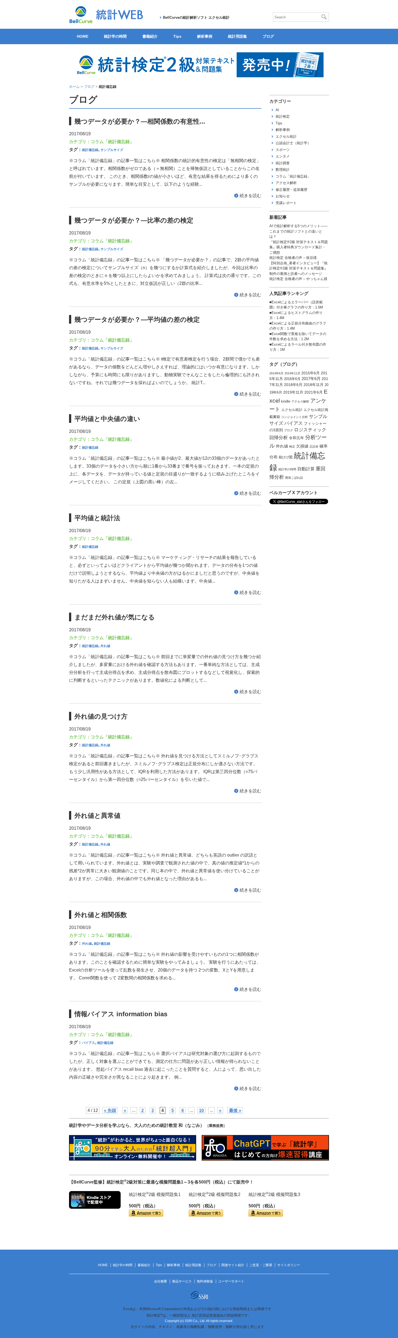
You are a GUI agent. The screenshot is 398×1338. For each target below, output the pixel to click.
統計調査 (283, 163)
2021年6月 (313, 392)
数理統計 (283, 170)
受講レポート (286, 203)
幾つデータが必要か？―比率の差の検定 (133, 220)
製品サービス (182, 1281)
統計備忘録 (90, 150)
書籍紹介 (150, 36)
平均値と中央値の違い (107, 418)
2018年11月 (314, 384)
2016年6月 (292, 379)
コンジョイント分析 (294, 417)
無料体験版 (205, 1281)
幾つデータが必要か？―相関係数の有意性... (139, 121)
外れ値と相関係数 (100, 914)
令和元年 (296, 438)
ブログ (268, 36)
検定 (292, 446)
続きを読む (250, 195)
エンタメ (283, 156)
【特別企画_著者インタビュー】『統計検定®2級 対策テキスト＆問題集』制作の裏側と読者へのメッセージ (298, 268)
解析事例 (204, 36)
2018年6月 (293, 384)
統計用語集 (237, 36)
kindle (285, 401)
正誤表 (313, 446)
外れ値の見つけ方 (101, 716)
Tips (177, 36)
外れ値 (105, 646)
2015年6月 (310, 373)
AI (277, 110)
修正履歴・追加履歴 (291, 190)
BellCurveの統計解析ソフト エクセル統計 (196, 17)
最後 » (235, 1110)
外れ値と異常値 (97, 815)
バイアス (88, 1043)
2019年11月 (293, 392)
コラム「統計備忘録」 (112, 141)
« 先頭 (110, 1110)
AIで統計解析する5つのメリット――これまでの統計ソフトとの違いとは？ (298, 231)
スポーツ (283, 150)
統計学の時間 (115, 36)
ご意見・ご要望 (260, 1265)
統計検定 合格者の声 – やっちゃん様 (298, 279)
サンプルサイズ (111, 150)
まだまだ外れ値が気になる (114, 617)
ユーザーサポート (231, 1281)
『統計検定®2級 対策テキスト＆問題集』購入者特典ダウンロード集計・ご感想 (298, 247)
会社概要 (160, 1281)
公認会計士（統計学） (293, 143)
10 (201, 1110)
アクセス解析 (286, 183)
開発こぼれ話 (294, 477)
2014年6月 (276, 373)
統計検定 (283, 116)
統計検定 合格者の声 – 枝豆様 (293, 258)
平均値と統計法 (97, 518)
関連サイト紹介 (232, 1265)
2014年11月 (292, 373)
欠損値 (302, 446)
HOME (82, 36)
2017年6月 (311, 379)
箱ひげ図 (286, 457)
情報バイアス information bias (120, 1014)
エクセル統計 (286, 136)
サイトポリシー (288, 1265)
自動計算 (306, 469)
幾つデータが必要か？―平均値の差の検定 (137, 319)
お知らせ (283, 196)
